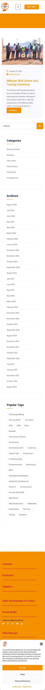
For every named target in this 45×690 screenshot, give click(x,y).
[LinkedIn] (23, 624)
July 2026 (10, 210)
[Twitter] (4, 624)
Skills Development (16, 504)
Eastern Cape (14, 453)
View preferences (22, 681)
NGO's (11, 470)
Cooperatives (14, 442)
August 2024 (12, 336)
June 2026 (11, 216)
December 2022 (13, 375)
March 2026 (11, 233)
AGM (19, 426)
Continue (13, 110)
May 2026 (10, 222)
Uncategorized (12, 178)
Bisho (27, 426)
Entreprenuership (15, 465)
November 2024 (13, 319)
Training (12, 515)
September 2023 (13, 358)
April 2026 (11, 227)
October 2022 (12, 381)
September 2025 (13, 267)
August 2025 (12, 273)
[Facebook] (9, 624)
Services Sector (26, 487)
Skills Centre (13, 498)
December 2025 (13, 250)
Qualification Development (19, 481)
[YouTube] (18, 624)
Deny (22, 674)
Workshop (23, 515)
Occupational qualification (18, 476)
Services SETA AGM (16, 492)
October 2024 (12, 324)
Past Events (11, 172)
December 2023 (13, 341)
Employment (28, 453)
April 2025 (11, 296)
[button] (41, 644)
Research (12, 487)
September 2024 (13, 330)
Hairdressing (31, 465)
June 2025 (11, 284)
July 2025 (10, 279)
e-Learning (31, 448)
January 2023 (12, 370)
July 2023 (10, 364)
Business (10, 155)
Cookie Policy (16, 686)
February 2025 (12, 307)
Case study (11, 161)
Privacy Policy (27, 686)
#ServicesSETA (15, 420)
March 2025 (11, 301)
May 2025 (10, 290)
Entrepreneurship (15, 459)
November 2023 (13, 347)
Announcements (13, 149)
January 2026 (12, 244)
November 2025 (13, 256)
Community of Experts (17, 437)
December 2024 (13, 313)
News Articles (15, 74)
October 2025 (12, 262)
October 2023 (12, 353)
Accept (22, 668)
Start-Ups (26, 509)
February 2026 (12, 239)
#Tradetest (29, 420)
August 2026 (12, 205)
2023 (11, 426)
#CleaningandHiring (16, 414)
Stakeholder (32, 504)
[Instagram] (13, 624)
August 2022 (12, 387)
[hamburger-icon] (18, 7)
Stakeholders (14, 509)
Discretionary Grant (16, 448)
